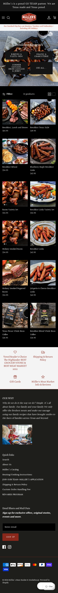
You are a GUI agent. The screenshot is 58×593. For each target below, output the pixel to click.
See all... (41, 68)
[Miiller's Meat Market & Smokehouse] (29, 18)
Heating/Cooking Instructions (17, 475)
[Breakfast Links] (43, 233)
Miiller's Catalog (10, 470)
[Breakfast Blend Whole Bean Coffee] (43, 315)
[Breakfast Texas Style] (43, 112)
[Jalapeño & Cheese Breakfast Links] (43, 272)
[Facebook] (4, 547)
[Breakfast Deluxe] (15, 151)
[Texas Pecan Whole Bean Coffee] (15, 315)
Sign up (10, 537)
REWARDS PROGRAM (12, 494)
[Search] (10, 17)
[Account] (48, 17)
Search (5, 460)
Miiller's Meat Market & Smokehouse (23, 580)
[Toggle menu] (3, 17)
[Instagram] (9, 547)
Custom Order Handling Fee (16, 489)
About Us (6, 465)
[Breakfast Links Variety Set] (43, 194)
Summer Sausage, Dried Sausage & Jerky (16, 68)
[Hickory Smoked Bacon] (15, 233)
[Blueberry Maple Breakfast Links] (43, 151)
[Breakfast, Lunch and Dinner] (15, 112)
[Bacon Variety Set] (15, 194)
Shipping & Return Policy (14, 485)
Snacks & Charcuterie (41, 55)
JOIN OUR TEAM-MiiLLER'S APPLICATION (22, 479)
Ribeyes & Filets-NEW (16, 55)
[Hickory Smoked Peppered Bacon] (15, 272)
